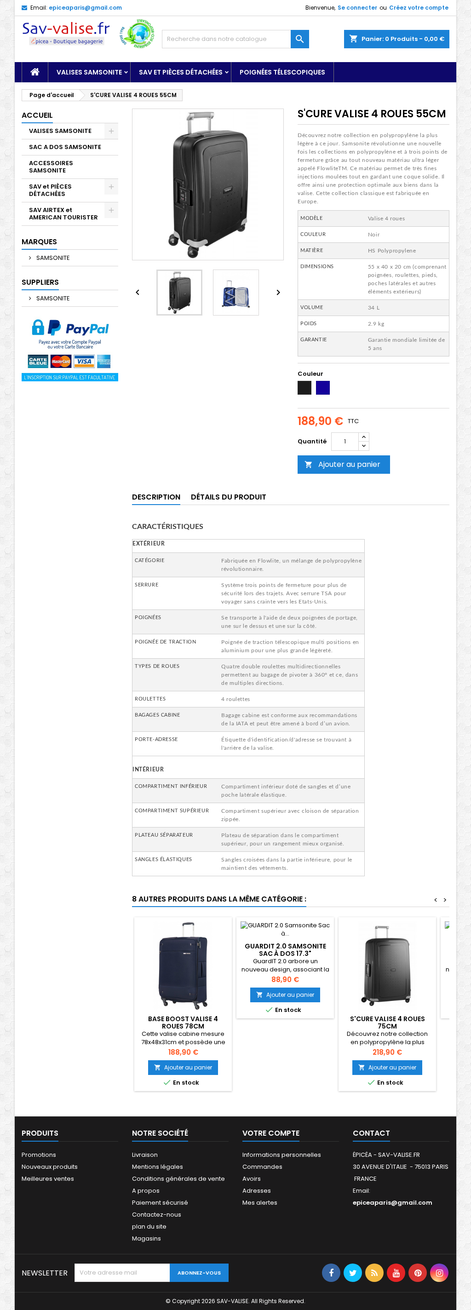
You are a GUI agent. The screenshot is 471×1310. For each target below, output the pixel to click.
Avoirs (251, 1178)
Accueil (37, 115)
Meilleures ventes (48, 1178)
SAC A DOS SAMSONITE (65, 147)
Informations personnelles (281, 1154)
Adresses (256, 1190)
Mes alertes (259, 1202)
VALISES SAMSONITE (89, 72)
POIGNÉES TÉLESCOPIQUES (282, 72)
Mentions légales (157, 1166)
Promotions (39, 1154)
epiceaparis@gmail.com (85, 7)
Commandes (262, 1166)
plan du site (149, 1226)
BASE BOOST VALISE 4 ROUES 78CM (183, 1022)
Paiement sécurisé (160, 1202)
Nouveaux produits (50, 1166)
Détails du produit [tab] (228, 497)
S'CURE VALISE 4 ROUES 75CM (387, 1022)
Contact (371, 1133)
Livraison (145, 1154)
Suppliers (40, 282)
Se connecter (357, 7)
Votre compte (270, 1133)
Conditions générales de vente (178, 1178)
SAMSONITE (52, 257)
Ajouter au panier (342, 464)
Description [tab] (156, 497)
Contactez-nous (156, 1214)
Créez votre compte (418, 7)
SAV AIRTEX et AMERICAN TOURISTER (63, 214)
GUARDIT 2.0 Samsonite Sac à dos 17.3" (285, 950)
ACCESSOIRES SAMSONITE (51, 167)
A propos (146, 1190)
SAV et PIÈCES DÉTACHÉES (181, 72)
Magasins (146, 1238)
